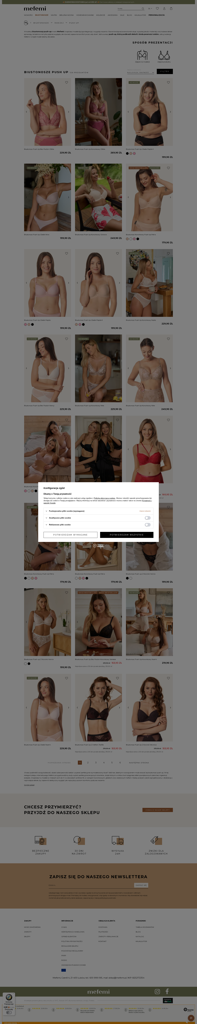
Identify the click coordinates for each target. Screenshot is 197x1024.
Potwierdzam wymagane (70, 535)
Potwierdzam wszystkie (127, 535)
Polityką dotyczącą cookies (104, 498)
